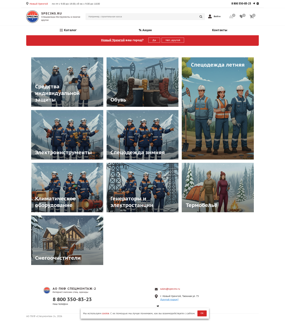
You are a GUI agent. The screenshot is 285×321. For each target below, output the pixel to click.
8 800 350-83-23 (241, 3)
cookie (105, 313)
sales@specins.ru (170, 288)
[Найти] (201, 16)
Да (154, 40)
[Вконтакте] (258, 3)
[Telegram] (254, 3)
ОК (202, 313)
